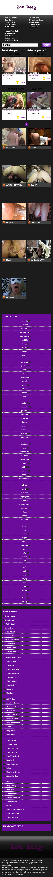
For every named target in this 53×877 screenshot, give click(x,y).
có (25, 582)
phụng (26, 579)
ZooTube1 (9, 36)
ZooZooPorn (10, 802)
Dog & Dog (9, 786)
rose (26, 396)
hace (25, 526)
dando (26, 422)
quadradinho (26, 504)
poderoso (26, 332)
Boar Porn (9, 734)
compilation (26, 478)
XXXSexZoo (10, 681)
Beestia (8, 689)
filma (25, 344)
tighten (9, 113)
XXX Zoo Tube (11, 813)
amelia (26, 351)
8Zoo (7, 768)
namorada (26, 452)
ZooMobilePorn (11, 703)
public (26, 411)
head (26, 475)
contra (26, 541)
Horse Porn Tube (12, 31)
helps (9, 78)
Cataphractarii (11, 38)
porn (25, 366)
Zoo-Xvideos (10, 24)
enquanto (26, 336)
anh (26, 549)
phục (26, 590)
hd (26, 373)
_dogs (26, 512)
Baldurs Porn (10, 719)
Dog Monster (10, 764)
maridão (26, 340)
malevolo (25, 519)
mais (25, 426)
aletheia (26, 455)
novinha (26, 500)
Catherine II (10, 22)
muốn (26, 557)
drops (34, 78)
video (26, 370)
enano (26, 516)
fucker (26, 434)
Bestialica (9, 711)
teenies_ (26, 508)
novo (26, 348)
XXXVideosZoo (11, 40)
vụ (25, 594)
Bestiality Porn (11, 707)
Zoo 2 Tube (9, 740)
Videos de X (10, 715)
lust (25, 355)
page (25, 385)
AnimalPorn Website (13, 809)
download (26, 377)
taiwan (26, 485)
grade (26, 463)
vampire (26, 362)
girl (26, 467)
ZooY (7, 727)
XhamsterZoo (10, 776)
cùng (26, 602)
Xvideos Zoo (10, 744)
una (26, 534)
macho (26, 329)
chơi (26, 561)
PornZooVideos (36, 20)
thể (26, 586)
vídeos (25, 430)
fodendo (26, 325)
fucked (26, 407)
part (26, 489)
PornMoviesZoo (11, 723)
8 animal (33, 10)
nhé (26, 575)
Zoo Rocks (34, 22)
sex (26, 471)
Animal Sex (34, 27)
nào (26, 553)
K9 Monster (9, 794)
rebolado (26, 437)
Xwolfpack (9, 693)
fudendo (26, 493)
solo (26, 530)
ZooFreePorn (10, 748)
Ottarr (7, 805)
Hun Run (8, 790)
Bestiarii (8, 760)
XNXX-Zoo (9, 699)
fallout (26, 389)
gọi (26, 571)
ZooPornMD (10, 752)
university (26, 459)
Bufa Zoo (9, 782)
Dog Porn (9, 730)
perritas (26, 545)
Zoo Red (8, 685)
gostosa (26, 418)
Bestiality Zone (11, 772)
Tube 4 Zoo (34, 18)
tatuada (26, 414)
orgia (26, 538)
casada (25, 321)
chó (26, 567)
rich (38, 113)
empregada (26, 497)
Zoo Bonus (9, 677)
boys (25, 598)
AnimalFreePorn (11, 798)
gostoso (26, 444)
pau (26, 448)
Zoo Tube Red (11, 756)
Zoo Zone (9, 20)
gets (26, 403)
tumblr (26, 381)
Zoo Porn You (10, 817)
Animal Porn (34, 24)
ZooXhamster (10, 18)
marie (26, 393)
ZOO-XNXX (9, 27)
